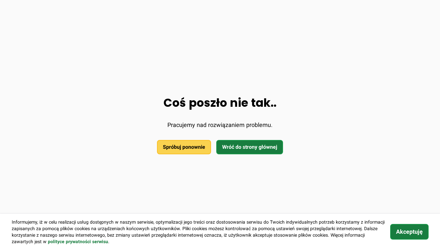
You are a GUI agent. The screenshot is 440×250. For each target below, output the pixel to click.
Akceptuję (409, 231)
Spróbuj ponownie (184, 147)
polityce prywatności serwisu (78, 241)
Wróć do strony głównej (249, 147)
